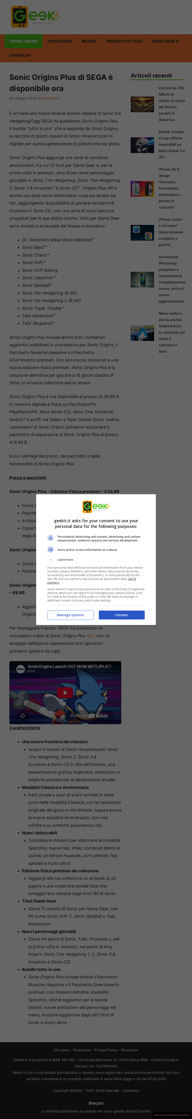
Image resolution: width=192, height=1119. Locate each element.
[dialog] (96, 559)
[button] (96, 559)
